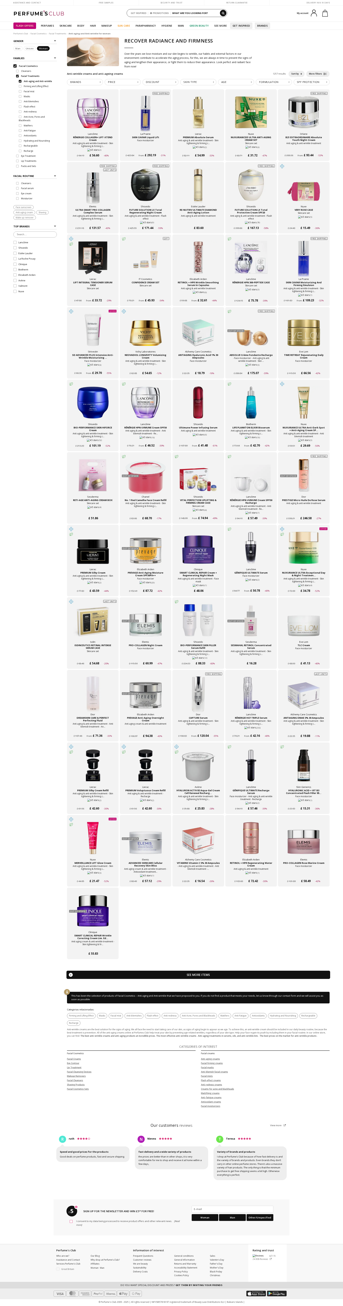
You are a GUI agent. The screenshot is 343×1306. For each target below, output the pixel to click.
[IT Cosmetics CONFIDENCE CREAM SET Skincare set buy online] (145, 294)
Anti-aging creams (210, 1058)
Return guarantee (237, 2)
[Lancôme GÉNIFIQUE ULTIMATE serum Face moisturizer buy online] (251, 584)
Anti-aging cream (24, 212)
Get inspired (241, 25)
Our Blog (95, 1255)
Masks (102, 1015)
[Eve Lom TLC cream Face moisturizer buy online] (303, 657)
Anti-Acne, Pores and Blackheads (198, 1015)
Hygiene (166, 25)
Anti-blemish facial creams (214, 1071)
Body (80, 25)
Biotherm (23, 269)
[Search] (223, 13)
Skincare (65, 25)
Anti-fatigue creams (211, 1097)
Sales (212, 1255)
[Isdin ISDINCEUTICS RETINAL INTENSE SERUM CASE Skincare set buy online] (92, 657)
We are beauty (140, 1263)
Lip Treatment (74, 1067)
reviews (172, 1125)
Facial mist (116, 1015)
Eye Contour (73, 1063)
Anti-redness (170, 1015)
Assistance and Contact (27, 2)
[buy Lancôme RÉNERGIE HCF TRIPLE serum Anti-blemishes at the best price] (251, 696)
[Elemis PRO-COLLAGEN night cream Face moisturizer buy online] (145, 657)
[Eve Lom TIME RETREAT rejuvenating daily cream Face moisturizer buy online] (303, 366)
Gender (18, 41)
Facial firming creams (212, 1063)
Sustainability (139, 1267)
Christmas (215, 1275)
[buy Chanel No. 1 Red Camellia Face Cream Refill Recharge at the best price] (145, 478)
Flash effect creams (211, 1080)
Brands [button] (75, 82)
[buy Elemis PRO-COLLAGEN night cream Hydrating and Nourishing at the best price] (145, 624)
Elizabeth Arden (27, 274)
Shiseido (23, 247)
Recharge (73, 1022)
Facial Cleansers (75, 1080)
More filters (316, 73)
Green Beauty (199, 25)
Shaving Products (76, 1084)
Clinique (22, 264)
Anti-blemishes (133, 1015)
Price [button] (111, 82)
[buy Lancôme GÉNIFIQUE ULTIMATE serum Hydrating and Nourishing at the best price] (251, 551)
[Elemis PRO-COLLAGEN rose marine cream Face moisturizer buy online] (303, 874)
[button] (70, 1269)
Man (181, 25)
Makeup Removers (76, 1076)
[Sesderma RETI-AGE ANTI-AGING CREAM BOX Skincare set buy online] (92, 511)
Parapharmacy (146, 25)
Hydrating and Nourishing (283, 1015)
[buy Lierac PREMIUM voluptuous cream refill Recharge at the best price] (145, 769)
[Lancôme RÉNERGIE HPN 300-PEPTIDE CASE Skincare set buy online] (251, 294)
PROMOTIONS (161, 13)
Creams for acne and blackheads (217, 1088)
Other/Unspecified (259, 1217)
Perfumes (47, 25)
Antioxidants (258, 1015)
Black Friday (216, 1271)
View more (276, 1125)
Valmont (22, 285)
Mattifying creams (210, 1093)
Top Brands (21, 226)
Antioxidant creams (211, 1101)
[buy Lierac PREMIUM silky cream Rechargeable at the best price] (93, 551)
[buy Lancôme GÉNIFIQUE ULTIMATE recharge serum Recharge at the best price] (251, 769)
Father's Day (216, 1263)
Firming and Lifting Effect (81, 1015)
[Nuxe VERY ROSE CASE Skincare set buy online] (303, 221)
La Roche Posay (27, 258)
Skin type (190, 82)
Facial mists (207, 1076)
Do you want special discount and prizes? (171, 1285)
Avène (21, 280)
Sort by (295, 73)
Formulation (269, 82)
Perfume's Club (20, 33)
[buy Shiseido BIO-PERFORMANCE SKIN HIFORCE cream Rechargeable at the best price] (93, 406)
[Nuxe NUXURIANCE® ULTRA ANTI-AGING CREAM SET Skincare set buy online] (251, 149)
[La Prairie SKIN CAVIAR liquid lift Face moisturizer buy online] (145, 149)
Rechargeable (308, 1015)
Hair (93, 25)
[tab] (35, 176)
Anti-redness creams (211, 1084)
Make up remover (25, 217)
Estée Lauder (25, 253)
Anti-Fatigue (241, 1015)
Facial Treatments (57, 33)
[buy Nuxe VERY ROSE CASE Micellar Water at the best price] (304, 188)
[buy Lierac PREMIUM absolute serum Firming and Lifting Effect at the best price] (198, 116)
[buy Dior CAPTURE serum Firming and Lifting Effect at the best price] (198, 696)
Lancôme (23, 242)
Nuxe (21, 291)
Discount (153, 82)
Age (224, 82)
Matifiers (224, 1015)
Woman (43, 48)
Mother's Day (216, 1267)
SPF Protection (308, 82)
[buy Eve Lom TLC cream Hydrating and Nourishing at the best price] (304, 624)
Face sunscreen (23, 207)
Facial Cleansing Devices (79, 1071)
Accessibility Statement (185, 1267)
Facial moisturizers (210, 1106)
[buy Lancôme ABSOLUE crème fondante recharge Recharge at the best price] (251, 333)
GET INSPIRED (138, 13)
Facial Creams (74, 1058)
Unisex (30, 48)
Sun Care (124, 25)
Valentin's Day (217, 1259)
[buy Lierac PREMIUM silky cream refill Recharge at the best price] (93, 769)
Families (18, 58)
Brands (262, 25)
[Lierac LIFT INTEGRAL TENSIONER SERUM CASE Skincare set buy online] (92, 294)
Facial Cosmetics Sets (78, 1088)
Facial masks (207, 1067)
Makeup (106, 25)
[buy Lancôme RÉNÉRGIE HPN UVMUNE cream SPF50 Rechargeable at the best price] (145, 406)
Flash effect (152, 1015)
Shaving (42, 212)
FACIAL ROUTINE (23, 176)
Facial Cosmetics (38, 33)
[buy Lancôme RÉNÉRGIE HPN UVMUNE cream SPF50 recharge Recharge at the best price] (251, 478)
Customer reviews (142, 1259)
